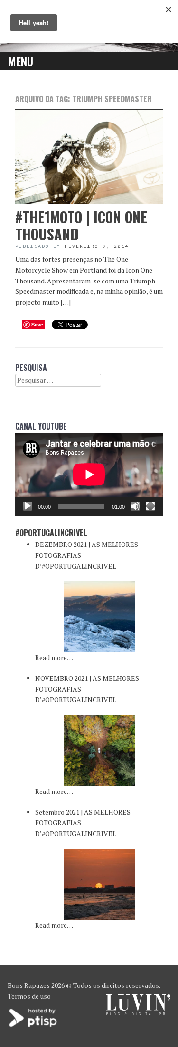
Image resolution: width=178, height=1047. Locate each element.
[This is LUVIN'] (138, 1012)
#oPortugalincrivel (51, 532)
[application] (89, 474)
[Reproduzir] (27, 506)
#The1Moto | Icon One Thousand (81, 225)
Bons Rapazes (29, 985)
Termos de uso (29, 996)
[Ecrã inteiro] (150, 506)
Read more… (54, 657)
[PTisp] (34, 1025)
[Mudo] (135, 506)
